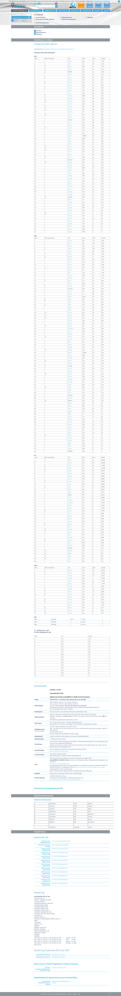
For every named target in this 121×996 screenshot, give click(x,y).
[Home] (36, 4)
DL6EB (69, 90)
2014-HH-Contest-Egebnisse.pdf (59, 868)
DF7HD (70, 69)
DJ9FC (69, 138)
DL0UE (69, 296)
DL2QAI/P (70, 502)
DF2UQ (69, 489)
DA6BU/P (70, 550)
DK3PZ (69, 304)
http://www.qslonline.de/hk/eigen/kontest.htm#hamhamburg (65, 779)
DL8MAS (70, 411)
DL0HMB (70, 96)
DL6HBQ (70, 101)
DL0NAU (70, 508)
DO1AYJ (70, 117)
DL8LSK (70, 133)
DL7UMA (70, 382)
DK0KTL (70, 136)
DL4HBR (70, 371)
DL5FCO (70, 424)
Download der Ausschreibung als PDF (48, 788)
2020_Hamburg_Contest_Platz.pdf (60, 845)
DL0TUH (70, 128)
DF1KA (69, 310)
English (74, 994)
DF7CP (69, 152)
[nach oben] (106, 26)
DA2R (69, 122)
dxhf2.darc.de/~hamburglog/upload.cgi (59, 763)
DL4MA (70, 74)
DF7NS (69, 173)
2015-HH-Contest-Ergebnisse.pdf (60, 864)
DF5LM (70, 355)
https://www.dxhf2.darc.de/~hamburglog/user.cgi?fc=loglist (90, 767)
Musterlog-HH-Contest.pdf (58, 954)
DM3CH (70, 403)
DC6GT (69, 184)
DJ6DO (69, 443)
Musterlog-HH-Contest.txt (58, 957)
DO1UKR (70, 82)
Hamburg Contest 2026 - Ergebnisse (45, 19)
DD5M (69, 432)
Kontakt (69, 994)
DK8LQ (69, 229)
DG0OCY (70, 165)
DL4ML (70, 448)
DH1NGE (70, 186)
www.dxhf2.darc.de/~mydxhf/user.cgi (59, 751)
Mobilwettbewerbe (66, 17)
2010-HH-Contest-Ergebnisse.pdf (60, 883)
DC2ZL (69, 484)
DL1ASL (70, 218)
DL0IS (69, 526)
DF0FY (69, 64)
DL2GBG (70, 476)
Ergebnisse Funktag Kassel (68, 19)
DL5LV (69, 93)
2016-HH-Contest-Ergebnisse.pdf (60, 860)
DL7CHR (70, 178)
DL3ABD (70, 175)
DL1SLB (70, 149)
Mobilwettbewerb (41, 32)
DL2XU (69, 114)
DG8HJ (69, 299)
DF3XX (69, 77)
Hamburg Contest (40, 17)
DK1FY (69, 302)
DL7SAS (70, 438)
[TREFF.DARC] (73, 5)
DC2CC (69, 213)
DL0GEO (70, 440)
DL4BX (69, 170)
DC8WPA (70, 210)
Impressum (51, 994)
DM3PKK (70, 191)
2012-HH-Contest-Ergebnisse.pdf (60, 875)
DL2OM (70, 463)
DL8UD (69, 66)
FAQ (79, 994)
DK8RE (69, 130)
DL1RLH (70, 336)
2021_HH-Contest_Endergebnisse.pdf (61, 841)
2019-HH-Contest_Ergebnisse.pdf (60, 848)
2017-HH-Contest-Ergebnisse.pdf (60, 856)
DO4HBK (70, 202)
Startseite (39, 30)
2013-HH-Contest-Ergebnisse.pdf (60, 872)
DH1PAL (70, 104)
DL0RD (69, 344)
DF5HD (70, 109)
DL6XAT (70, 318)
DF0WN (70, 323)
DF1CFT (70, 283)
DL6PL (69, 486)
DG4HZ (70, 435)
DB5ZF (69, 199)
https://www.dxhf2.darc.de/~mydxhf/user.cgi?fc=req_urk (58, 49)
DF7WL (70, 154)
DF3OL (69, 226)
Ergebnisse (90, 17)
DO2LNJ (70, 168)
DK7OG (70, 376)
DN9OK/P (70, 540)
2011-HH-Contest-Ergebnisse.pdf (60, 879)
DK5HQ (70, 106)
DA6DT (69, 141)
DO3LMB (70, 537)
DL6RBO (70, 194)
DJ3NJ (69, 342)
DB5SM (70, 125)
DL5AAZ (70, 215)
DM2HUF (70, 112)
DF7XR (69, 427)
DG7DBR (70, 223)
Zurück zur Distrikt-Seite (42, 22)
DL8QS (69, 181)
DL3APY (70, 80)
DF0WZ (70, 162)
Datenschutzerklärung (60, 994)
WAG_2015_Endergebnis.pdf (59, 967)
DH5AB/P (70, 500)
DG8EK (69, 221)
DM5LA (70, 205)
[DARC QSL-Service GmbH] (81, 5)
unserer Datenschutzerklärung (101, 1)
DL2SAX (70, 61)
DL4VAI (70, 144)
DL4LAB (70, 88)
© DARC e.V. (44, 994)
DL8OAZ (70, 516)
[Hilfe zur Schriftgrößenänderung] (39, 4)
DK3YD (69, 294)
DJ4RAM (70, 98)
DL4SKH (70, 231)
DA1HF (69, 157)
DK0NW (70, 350)
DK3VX (69, 532)
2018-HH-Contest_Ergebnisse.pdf (60, 852)
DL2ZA (69, 189)
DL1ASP (70, 368)
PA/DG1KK (70, 328)
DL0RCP (70, 85)
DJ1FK (69, 331)
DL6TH (69, 146)
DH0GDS (70, 207)
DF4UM (70, 259)
